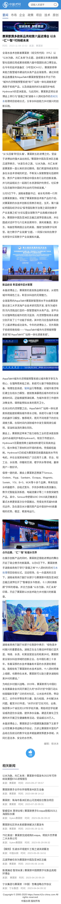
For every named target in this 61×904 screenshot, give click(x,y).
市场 (14, 15)
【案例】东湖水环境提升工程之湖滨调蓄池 (25, 849)
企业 (22, 15)
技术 (47, 15)
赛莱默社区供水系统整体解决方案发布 (23, 824)
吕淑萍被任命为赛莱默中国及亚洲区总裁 (24, 859)
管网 (26, 388)
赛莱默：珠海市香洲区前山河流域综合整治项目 (28, 800)
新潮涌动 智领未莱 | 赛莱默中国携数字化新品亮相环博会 (29, 872)
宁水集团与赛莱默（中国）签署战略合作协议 (26, 884)
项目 (39, 15)
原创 (56, 15)
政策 (31, 15)
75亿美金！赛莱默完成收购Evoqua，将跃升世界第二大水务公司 (29, 837)
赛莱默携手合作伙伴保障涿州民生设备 (23, 789)
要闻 (5, 15)
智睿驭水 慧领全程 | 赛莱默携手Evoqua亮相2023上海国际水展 (29, 812)
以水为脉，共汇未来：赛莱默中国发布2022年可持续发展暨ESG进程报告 (29, 777)
